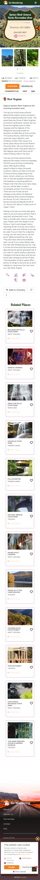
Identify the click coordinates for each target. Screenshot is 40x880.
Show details (20, 872)
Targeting (10, 863)
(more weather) (29, 81)
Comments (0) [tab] (12, 91)
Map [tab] (25, 91)
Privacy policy (25, 854)
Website (22, 36)
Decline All (27, 867)
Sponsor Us (8, 814)
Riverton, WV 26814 (20, 27)
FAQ (5, 829)
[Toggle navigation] (34, 2)
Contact (6, 824)
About (6, 809)
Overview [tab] (12, 86)
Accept (12, 867)
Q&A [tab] (33, 91)
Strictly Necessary (10, 859)
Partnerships (8, 819)
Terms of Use (9, 838)
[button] (34, 869)
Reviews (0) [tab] (27, 86)
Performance (26, 858)
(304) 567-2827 (20, 32)
